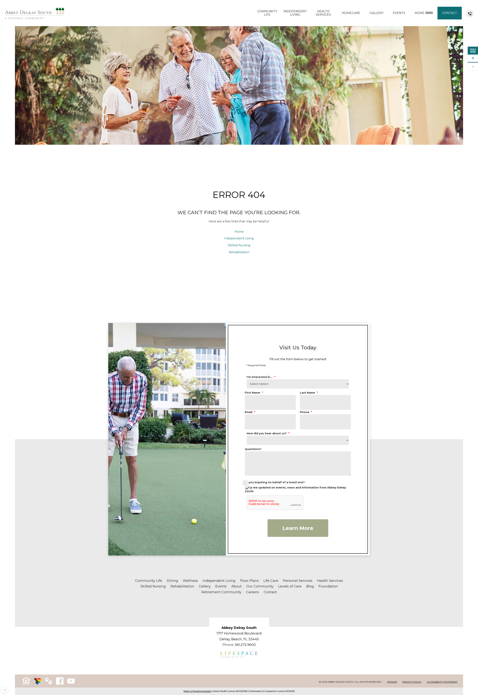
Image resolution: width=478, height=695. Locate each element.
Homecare (351, 13)
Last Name (309, 392)
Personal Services (297, 581)
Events (221, 586)
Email (250, 412)
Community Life (267, 13)
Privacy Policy (412, 681)
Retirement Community (221, 592)
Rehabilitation (239, 252)
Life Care (270, 581)
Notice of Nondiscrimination (198, 691)
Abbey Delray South (239, 628)
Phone (306, 412)
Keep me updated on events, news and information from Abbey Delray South (295, 489)
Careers (252, 592)
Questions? (253, 449)
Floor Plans (249, 581)
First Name (254, 392)
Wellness (190, 581)
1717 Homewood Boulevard (239, 633)
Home (239, 231)
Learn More (298, 528)
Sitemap (392, 681)
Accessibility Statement (442, 681)
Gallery (377, 13)
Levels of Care (290, 586)
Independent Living (295, 13)
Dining (172, 581)
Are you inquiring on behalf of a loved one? (274, 482)
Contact (449, 13)
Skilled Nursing (239, 245)
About (236, 586)
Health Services (323, 13)
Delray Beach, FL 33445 (239, 639)
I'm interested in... (261, 377)
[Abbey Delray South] (34, 13)
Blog (310, 586)
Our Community (260, 586)
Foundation (328, 586)
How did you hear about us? (268, 433)
